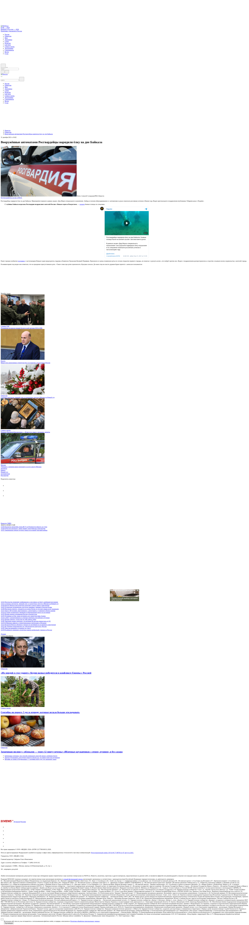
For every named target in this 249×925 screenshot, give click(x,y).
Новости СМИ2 (6, 523)
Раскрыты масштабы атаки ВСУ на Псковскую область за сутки (24, 527)
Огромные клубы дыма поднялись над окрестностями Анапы (23, 616)
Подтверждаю (9, 923)
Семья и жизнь (6, 430)
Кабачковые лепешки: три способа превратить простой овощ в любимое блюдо (31, 756)
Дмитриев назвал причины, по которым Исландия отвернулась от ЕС (26, 621)
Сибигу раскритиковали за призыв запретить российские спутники (25, 618)
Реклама (23, 822)
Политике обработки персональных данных (85, 921)
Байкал (3, 470)
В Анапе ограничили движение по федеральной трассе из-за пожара (25, 612)
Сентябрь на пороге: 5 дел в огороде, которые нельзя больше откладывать (40, 712)
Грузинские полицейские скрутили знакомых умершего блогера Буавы (26, 607)
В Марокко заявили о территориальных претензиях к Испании (23, 623)
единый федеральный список (73, 879)
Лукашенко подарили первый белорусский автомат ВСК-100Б (21, 328)
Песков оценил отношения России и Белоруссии (19, 614)
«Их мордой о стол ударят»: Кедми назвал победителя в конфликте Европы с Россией (46, 673)
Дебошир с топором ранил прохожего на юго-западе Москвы (21, 467)
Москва (3, 465)
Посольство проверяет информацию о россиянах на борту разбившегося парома (29, 602)
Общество (4, 395)
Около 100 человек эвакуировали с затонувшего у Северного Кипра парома (28, 611)
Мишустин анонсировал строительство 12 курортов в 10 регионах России (25, 363)
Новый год (4, 472)
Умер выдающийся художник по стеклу (16, 628)
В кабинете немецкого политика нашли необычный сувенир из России (26, 630)
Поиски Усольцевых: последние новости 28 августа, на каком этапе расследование (32, 757)
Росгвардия (4, 475)
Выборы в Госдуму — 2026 (10, 29)
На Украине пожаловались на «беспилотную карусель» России (24, 626)
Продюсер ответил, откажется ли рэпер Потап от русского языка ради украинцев (30, 609)
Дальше (3, 634)
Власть (3, 361)
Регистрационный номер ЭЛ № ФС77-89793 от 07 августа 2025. (112, 853)
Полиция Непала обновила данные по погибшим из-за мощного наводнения (28, 625)
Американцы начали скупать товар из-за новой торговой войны (24, 530)
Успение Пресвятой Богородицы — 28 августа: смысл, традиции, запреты (25, 432)
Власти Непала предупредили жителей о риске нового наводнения (25, 605)
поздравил (21, 261)
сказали (82, 204)
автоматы (4, 468)
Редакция (17, 822)
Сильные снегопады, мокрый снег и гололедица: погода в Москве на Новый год (28, 397)
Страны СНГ (5, 326)
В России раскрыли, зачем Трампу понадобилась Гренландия (23, 528)
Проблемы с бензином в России (11, 31)
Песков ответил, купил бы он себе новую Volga (18, 619)
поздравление (5, 474)
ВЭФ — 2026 (5, 27)
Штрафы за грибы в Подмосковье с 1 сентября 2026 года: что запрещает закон (30, 759)
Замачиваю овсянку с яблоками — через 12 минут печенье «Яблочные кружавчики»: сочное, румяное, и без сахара (62, 751)
